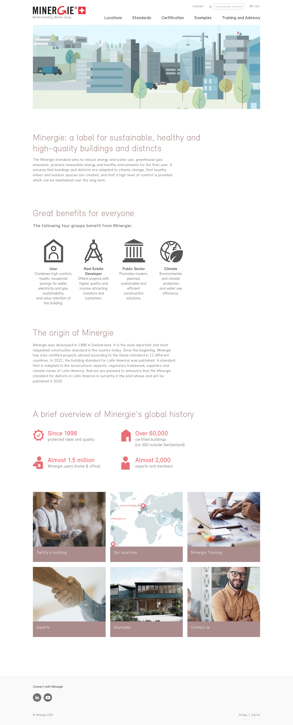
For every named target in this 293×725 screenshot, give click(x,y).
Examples (203, 18)
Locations (113, 18)
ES (257, 6)
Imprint (256, 715)
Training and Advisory (241, 18)
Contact (198, 6)
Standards (141, 18)
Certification (173, 18)
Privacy (243, 715)
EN (251, 6)
